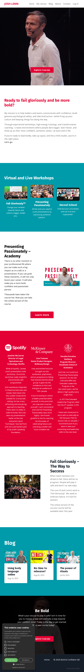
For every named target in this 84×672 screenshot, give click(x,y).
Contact (67, 3)
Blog (51, 3)
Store (31, 3)
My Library (41, 3)
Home (47, 659)
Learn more (42, 314)
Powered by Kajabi (73, 668)
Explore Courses (42, 70)
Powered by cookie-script (18, 667)
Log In (76, 3)
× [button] (33, 625)
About (58, 3)
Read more (16, 638)
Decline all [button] (26, 660)
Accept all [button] (11, 660)
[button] (18, 664)
